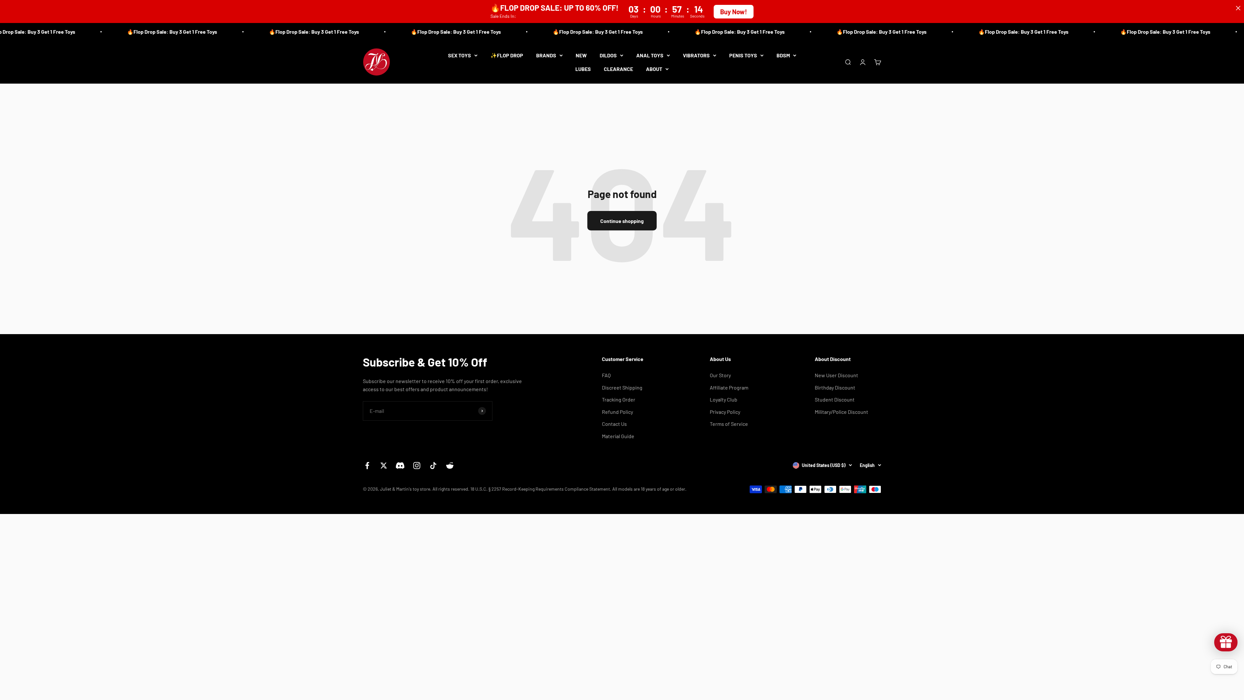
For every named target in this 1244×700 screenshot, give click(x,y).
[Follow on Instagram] (416, 465)
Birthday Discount (835, 387)
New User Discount (836, 375)
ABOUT (654, 68)
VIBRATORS (696, 55)
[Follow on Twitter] (383, 465)
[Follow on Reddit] (449, 465)
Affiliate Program (729, 387)
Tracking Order (618, 399)
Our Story (720, 375)
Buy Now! (733, 12)
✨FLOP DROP (506, 55)
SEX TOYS (459, 55)
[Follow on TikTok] (433, 465)
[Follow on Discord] (400, 465)
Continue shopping (622, 221)
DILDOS (608, 55)
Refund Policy (617, 412)
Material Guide (618, 436)
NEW (581, 55)
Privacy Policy (725, 412)
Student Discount (835, 399)
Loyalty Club (723, 399)
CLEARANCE (618, 68)
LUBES (583, 68)
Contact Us (614, 424)
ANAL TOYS (649, 55)
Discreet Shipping (622, 387)
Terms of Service (729, 424)
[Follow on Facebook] (367, 465)
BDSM (783, 55)
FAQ (606, 375)
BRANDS (546, 55)
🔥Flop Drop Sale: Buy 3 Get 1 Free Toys (145, 32)
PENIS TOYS (743, 55)
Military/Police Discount (841, 412)
